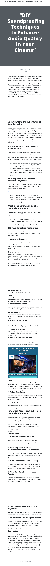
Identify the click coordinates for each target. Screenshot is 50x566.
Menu (5, 4)
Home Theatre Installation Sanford (27, 76)
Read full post (33, 343)
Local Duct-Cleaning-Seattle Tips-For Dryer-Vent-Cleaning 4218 (22, 1)
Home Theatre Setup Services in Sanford (19, 529)
